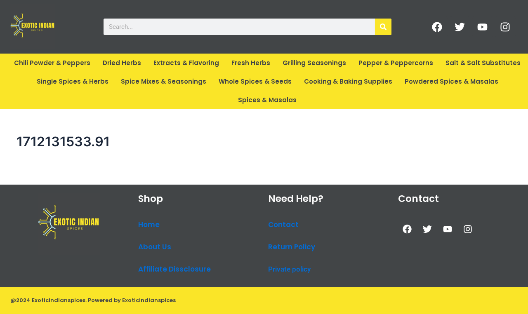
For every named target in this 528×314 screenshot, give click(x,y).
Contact (283, 225)
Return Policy (291, 247)
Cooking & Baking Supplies (348, 81)
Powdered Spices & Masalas (451, 81)
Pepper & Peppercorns (395, 63)
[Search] (383, 27)
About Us (154, 247)
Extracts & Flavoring (186, 63)
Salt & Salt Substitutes (483, 63)
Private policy (289, 269)
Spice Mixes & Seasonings (163, 81)
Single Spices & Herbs (72, 81)
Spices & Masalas (267, 100)
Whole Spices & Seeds (255, 81)
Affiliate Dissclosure (174, 269)
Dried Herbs (122, 63)
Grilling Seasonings (314, 63)
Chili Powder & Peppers (52, 63)
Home (149, 225)
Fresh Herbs (250, 63)
